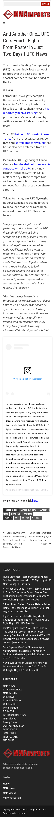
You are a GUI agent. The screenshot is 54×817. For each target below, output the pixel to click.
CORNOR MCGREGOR (14, 725)
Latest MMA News (28, 510)
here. (35, 500)
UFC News (28, 514)
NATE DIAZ (9, 740)
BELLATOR (8, 711)
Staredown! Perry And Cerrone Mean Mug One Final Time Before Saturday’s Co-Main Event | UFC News (14, 540)
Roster (25, 518)
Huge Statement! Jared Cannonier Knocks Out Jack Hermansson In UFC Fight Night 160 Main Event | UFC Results (27, 580)
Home (6, 783)
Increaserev (19, 813)
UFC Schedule (10, 707)
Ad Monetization (12, 797)
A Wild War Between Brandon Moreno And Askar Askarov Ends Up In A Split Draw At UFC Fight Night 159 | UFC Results (25, 666)
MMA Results (10, 693)
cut (17, 518)
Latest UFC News (12, 700)
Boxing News (10, 722)
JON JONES (9, 733)
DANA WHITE (10, 729)
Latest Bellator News (14, 715)
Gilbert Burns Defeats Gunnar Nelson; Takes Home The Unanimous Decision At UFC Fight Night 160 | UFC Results (27, 608)
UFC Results (9, 704)
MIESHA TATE (10, 736)
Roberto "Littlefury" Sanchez (35, 490)
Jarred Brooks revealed (30, 143)
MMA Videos (9, 718)
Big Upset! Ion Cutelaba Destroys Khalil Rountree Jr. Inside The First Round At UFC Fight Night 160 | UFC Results (26, 619)
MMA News (15, 514)
